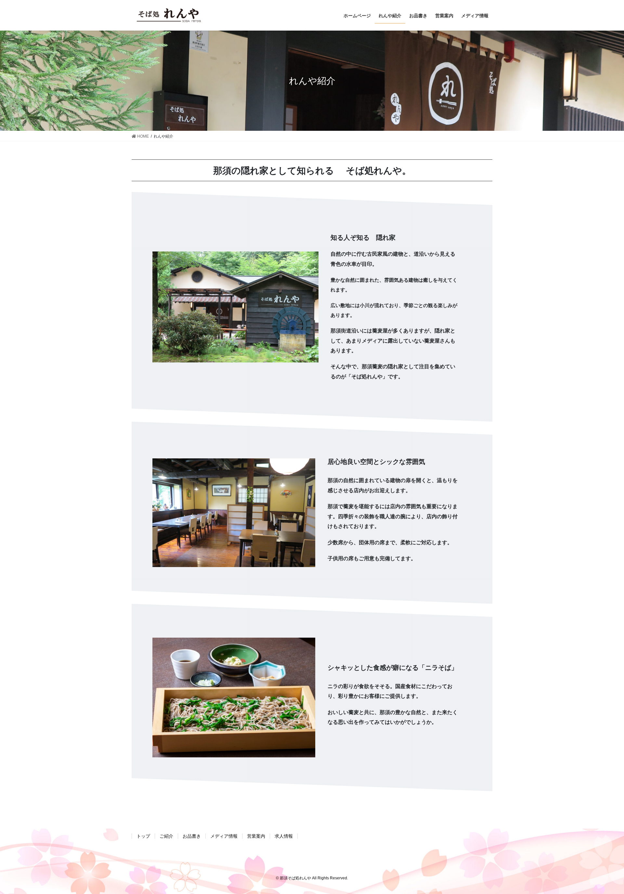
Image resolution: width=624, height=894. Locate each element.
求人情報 (284, 836)
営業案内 (256, 836)
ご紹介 (166, 836)
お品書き (192, 836)
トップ (143, 836)
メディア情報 (224, 836)
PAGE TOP (604, 861)
